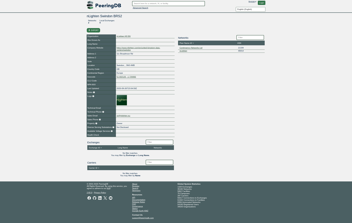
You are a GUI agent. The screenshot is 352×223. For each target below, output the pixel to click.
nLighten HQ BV (124, 36)
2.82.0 (89, 192)
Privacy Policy (100, 192)
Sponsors (136, 190)
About (134, 184)
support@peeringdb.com (143, 218)
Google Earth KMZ (140, 211)
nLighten (183, 51)
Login (261, 3)
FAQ (134, 204)
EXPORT (93, 30)
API (133, 197)
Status (135, 208)
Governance (137, 206)
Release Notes (138, 202)
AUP (108, 188)
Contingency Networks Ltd (191, 48)
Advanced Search (140, 8)
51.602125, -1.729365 (126, 77)
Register (252, 2)
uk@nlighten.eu (123, 116)
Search (135, 188)
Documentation (138, 200)
